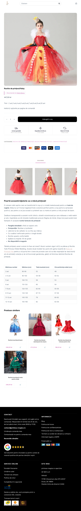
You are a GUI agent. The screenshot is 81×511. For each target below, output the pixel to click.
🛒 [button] (69, 347)
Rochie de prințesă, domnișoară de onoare (40, 341)
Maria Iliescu (21, 93)
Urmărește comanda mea (13, 431)
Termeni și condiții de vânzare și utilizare (56, 434)
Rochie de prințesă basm (15, 340)
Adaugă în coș (47, 119)
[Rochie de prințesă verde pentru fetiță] (15, 362)
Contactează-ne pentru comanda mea (17, 434)
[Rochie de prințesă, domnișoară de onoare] (40, 324)
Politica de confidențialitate (51, 427)
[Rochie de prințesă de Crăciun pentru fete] (64, 324)
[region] (40, 284)
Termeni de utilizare (11, 475)
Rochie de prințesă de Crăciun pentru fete (64, 341)
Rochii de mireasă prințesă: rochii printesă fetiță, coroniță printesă (40, 141)
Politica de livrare (47, 424)
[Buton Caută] (59, 3)
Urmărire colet (9, 471)
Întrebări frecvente (10, 468)
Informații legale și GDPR (50, 437)
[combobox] (39, 3)
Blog (43, 421)
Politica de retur (10, 478)
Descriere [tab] (40, 160)
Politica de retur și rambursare (52, 431)
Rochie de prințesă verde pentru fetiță (15, 378)
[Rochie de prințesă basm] (15, 324)
